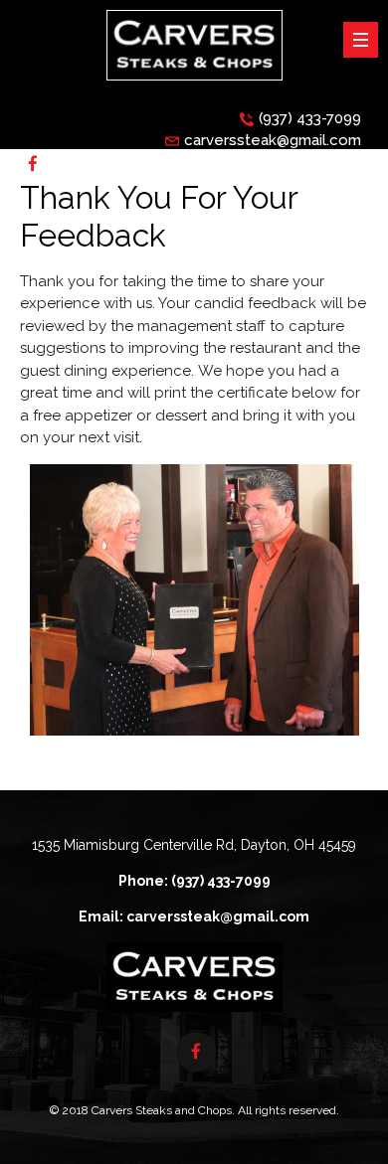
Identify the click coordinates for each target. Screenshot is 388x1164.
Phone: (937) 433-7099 (194, 881)
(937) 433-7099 (310, 118)
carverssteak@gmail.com (272, 140)
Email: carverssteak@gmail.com (194, 916)
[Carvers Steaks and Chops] (194, 85)
